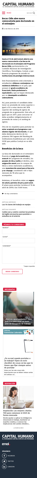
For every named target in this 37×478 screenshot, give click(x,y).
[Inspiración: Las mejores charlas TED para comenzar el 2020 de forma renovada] (18, 408)
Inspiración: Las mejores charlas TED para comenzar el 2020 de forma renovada (17, 412)
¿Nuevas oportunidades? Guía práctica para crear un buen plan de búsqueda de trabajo (18, 321)
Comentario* (7, 246)
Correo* (5, 237)
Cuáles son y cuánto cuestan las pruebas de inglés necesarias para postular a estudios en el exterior (18, 214)
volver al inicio (19, 428)
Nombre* (6, 228)
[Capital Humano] (18, 7)
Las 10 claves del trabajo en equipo (16, 205)
